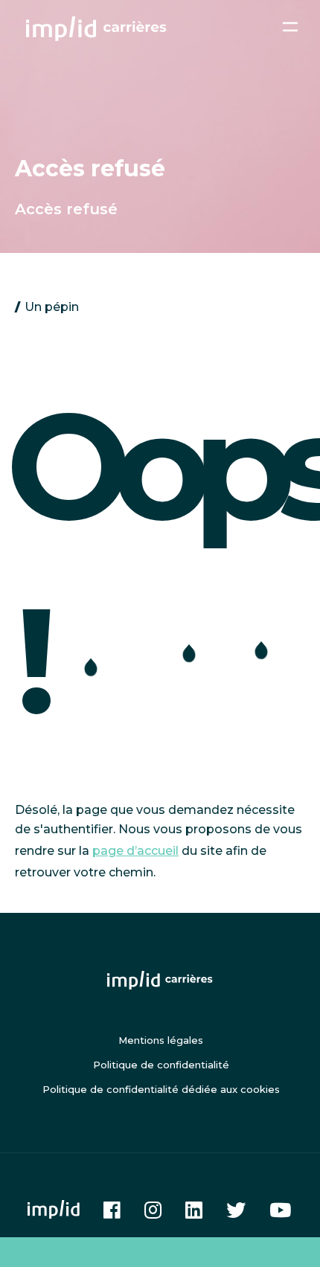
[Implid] (53, 1209)
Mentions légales (160, 1040)
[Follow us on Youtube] (280, 1210)
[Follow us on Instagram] (153, 1210)
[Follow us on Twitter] (236, 1210)
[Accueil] (96, 28)
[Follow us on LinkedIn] (194, 1210)
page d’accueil (135, 851)
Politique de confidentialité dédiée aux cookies (161, 1089)
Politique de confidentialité (161, 1065)
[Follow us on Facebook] (112, 1210)
